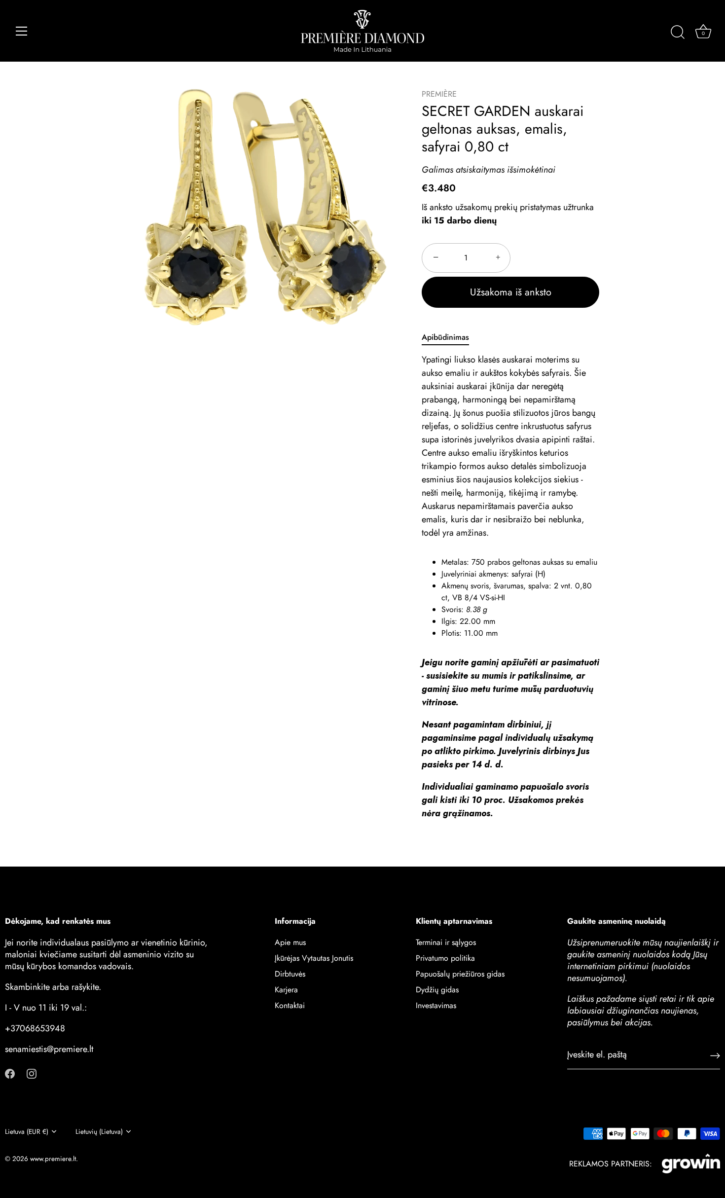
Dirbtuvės (290, 974)
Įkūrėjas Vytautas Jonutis (314, 958)
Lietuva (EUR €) (26, 1131)
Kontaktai (290, 1005)
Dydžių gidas (437, 989)
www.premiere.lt (53, 1158)
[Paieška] (678, 32)
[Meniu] (22, 31)
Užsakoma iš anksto (510, 292)
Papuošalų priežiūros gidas (460, 974)
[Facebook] (10, 1072)
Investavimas (436, 1005)
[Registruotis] (715, 1055)
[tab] (450, 337)
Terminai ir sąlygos (446, 942)
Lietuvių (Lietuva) (99, 1131)
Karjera (286, 989)
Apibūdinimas (445, 337)
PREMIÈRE (439, 94)
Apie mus (290, 942)
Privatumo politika (445, 958)
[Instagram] (31, 1072)
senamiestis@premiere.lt (49, 1049)
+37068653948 (35, 1028)
